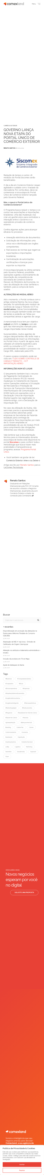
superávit (33, 751)
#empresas (26, 688)
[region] (22, 1160)
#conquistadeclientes (24, 679)
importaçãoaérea (10, 742)
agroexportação (10, 722)
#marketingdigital (10, 708)
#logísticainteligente (12, 703)
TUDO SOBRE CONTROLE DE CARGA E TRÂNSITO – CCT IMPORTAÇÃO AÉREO (21, 361)
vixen (7, 756)
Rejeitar (22, 1170)
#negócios (8, 713)
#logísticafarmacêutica (12, 698)
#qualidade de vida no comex (27, 713)
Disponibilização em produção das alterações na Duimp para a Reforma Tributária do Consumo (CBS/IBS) (20, 633)
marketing (29, 747)
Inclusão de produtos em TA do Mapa (16, 659)
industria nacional (27, 742)
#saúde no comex (11, 717)
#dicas (21, 683)
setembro (8, 751)
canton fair (20, 727)
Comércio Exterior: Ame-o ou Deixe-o (23, 460)
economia (25, 732)
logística (17, 747)
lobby (7, 747)
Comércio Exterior (10, 125)
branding (8, 727)
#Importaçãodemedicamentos (14, 693)
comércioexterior (10, 732)
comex (31, 727)
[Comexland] (14, 3)
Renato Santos (9, 148)
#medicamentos (27, 708)
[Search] (38, 620)
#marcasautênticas (30, 703)
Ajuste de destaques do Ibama (13, 665)
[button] (24, 892)
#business (8, 679)
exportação (8, 737)
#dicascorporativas (11, 688)
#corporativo (9, 683)
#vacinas (25, 717)
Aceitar (22, 1164)
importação (21, 737)
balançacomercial (26, 722)
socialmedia (21, 751)
